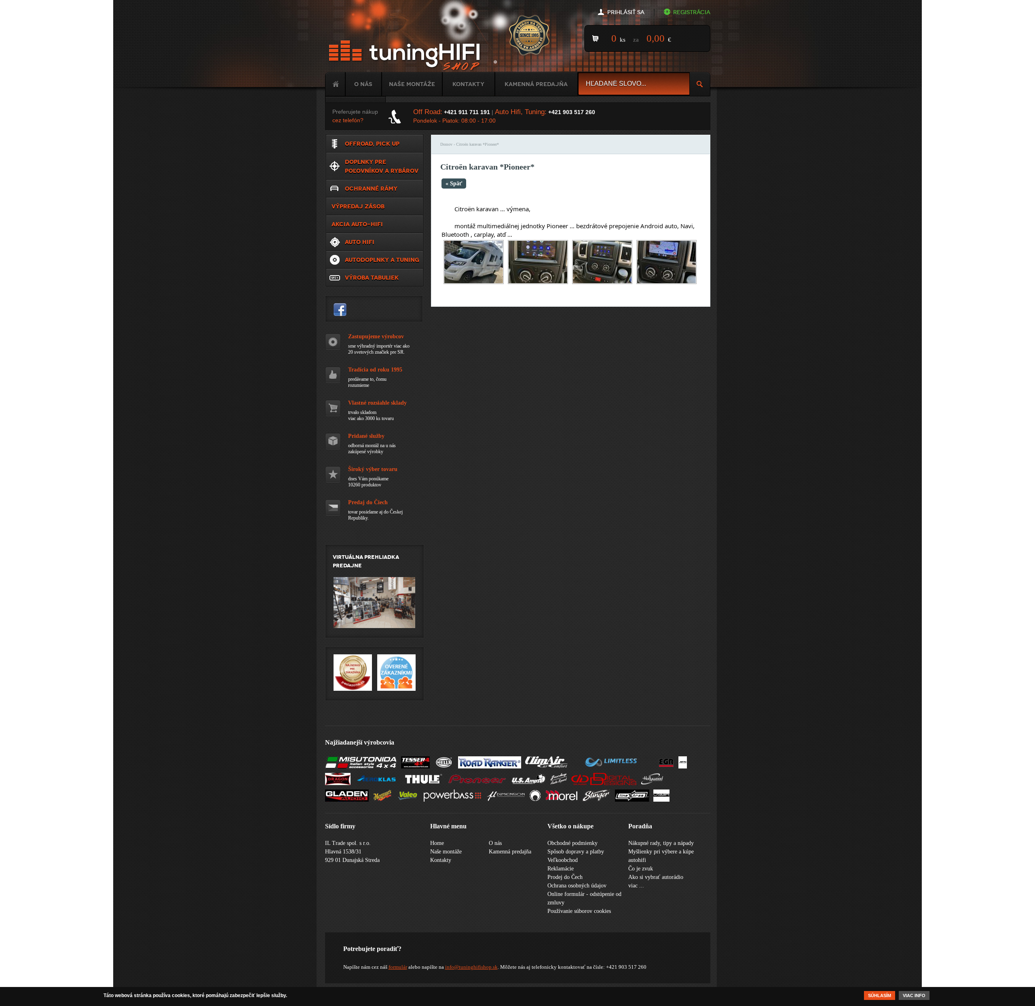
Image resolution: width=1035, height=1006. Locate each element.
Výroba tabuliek (372, 277)
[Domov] (406, 56)
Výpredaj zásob (358, 206)
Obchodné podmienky (572, 843)
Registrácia (691, 12)
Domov (446, 144)
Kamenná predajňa (536, 84)
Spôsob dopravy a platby (575, 852)
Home (335, 84)
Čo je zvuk (640, 869)
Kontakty (468, 84)
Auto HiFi (359, 242)
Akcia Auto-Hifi (357, 224)
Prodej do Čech (565, 877)
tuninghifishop (340, 309)
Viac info (914, 995)
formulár (398, 967)
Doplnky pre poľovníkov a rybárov (381, 166)
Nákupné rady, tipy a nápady (661, 843)
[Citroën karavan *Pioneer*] (474, 282)
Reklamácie (560, 869)
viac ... (636, 886)
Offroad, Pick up (372, 143)
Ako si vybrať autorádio (655, 877)
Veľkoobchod (562, 860)
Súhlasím (879, 995)
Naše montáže (412, 84)
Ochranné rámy (371, 188)
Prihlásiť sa (625, 12)
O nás (363, 84)
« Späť (454, 183)
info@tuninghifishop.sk (471, 967)
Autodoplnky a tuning (382, 259)
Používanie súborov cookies (579, 911)
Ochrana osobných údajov (576, 886)
